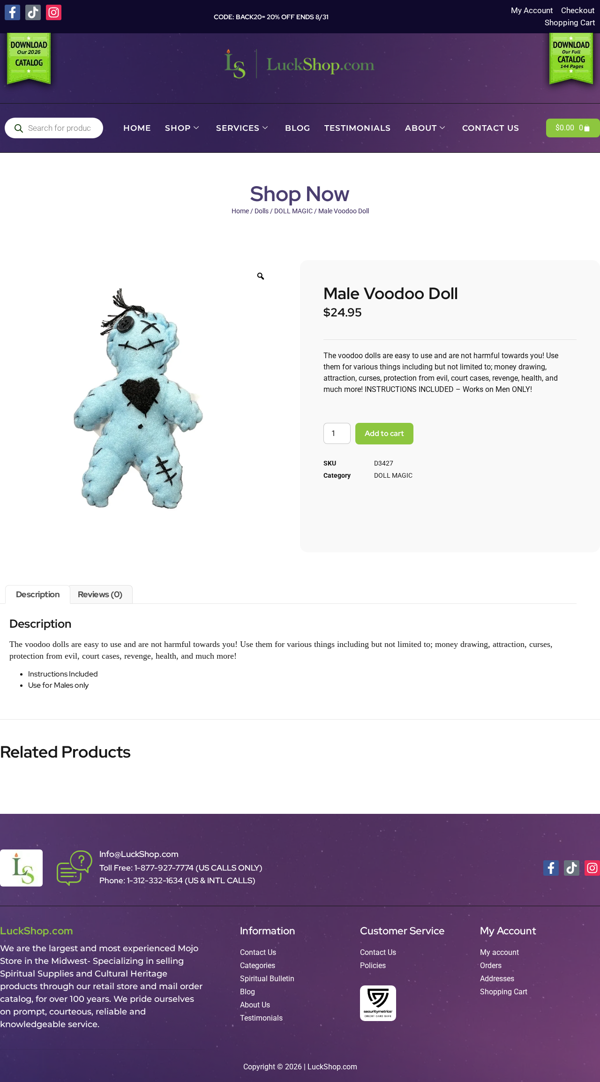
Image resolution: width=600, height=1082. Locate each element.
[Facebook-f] (12, 12)
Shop (178, 128)
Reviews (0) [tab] (100, 594)
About (421, 128)
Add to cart (384, 433)
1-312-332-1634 (156, 880)
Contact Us (490, 128)
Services (238, 128)
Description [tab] (38, 594)
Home (137, 128)
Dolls (262, 211)
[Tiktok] (33, 12)
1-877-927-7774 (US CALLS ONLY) (198, 868)
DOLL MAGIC (293, 211)
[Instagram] (53, 12)
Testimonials (357, 128)
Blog (297, 128)
